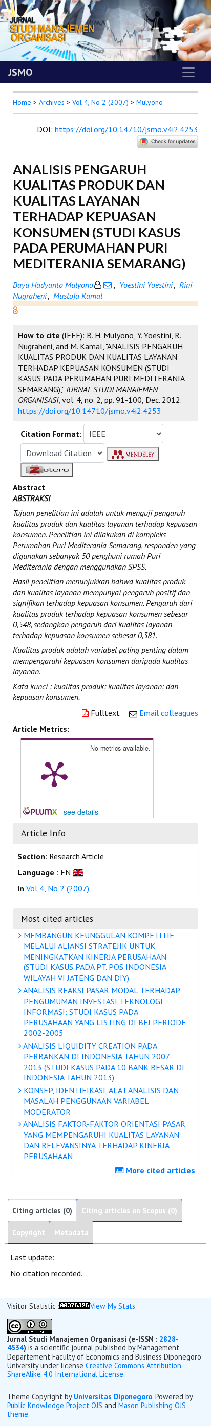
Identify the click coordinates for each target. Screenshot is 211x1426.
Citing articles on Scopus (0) (129, 1210)
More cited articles (159, 1170)
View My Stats (112, 1306)
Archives (52, 102)
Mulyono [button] (149, 102)
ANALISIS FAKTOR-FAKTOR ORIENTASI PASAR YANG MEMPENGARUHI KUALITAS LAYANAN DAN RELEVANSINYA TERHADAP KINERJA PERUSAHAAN (103, 1140)
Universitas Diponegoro (113, 1396)
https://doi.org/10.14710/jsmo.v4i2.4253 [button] (89, 410)
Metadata (71, 1232)
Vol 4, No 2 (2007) (100, 102)
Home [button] (22, 102)
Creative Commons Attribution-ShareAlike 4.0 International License (95, 1370)
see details (81, 812)
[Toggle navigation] (188, 72)
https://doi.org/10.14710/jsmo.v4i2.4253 (126, 129)
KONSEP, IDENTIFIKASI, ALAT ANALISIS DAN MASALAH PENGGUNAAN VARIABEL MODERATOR (100, 1101)
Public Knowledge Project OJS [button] (54, 1405)
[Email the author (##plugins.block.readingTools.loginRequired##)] (107, 285)
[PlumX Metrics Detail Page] (54, 773)
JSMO (20, 72)
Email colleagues (168, 713)
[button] (15, 309)
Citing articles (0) (42, 1210)
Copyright (28, 1232)
